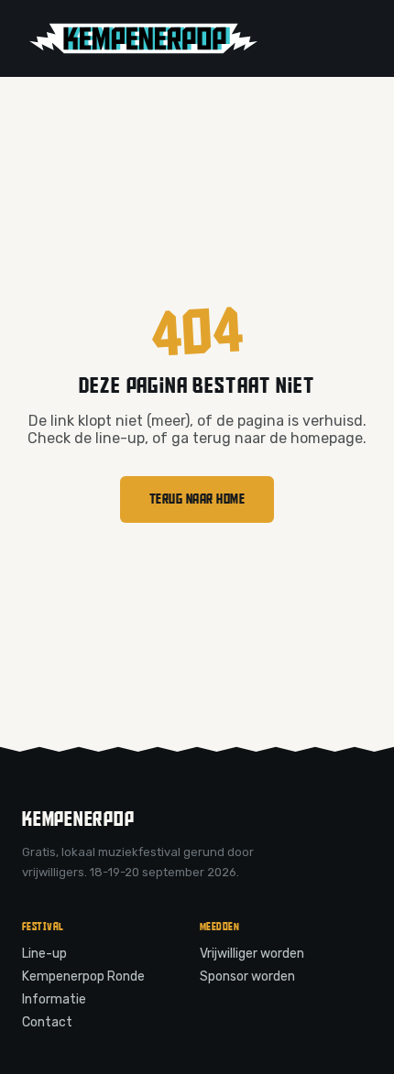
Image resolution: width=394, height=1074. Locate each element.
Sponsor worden (247, 976)
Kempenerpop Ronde (83, 976)
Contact (47, 1022)
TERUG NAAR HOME (197, 499)
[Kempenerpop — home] (143, 38)
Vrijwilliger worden (252, 953)
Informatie (54, 999)
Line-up (44, 953)
